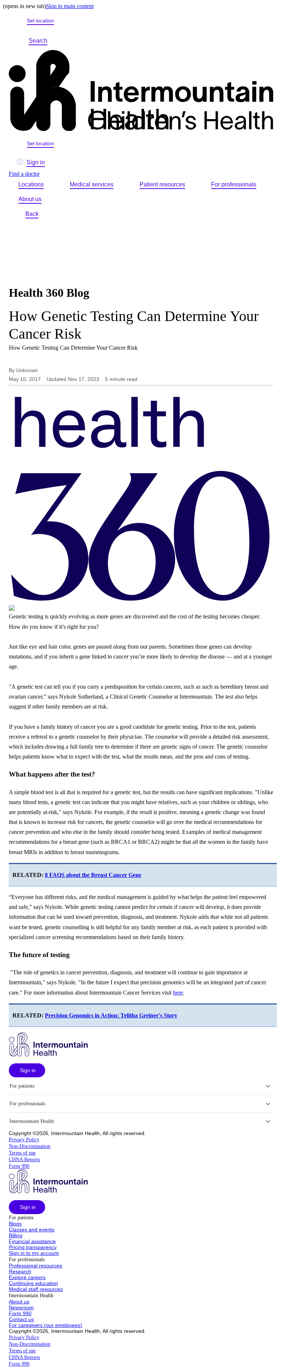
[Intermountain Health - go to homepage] (48, 1054)
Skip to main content (70, 6)
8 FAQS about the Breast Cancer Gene (93, 875)
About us (29, 199)
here (178, 992)
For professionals (233, 184)
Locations (31, 184)
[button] (27, 1070)
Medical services (91, 184)
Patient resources (162, 184)
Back (32, 214)
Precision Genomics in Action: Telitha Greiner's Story (111, 1015)
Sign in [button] (35, 162)
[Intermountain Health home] (141, 91)
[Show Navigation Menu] (64, 40)
